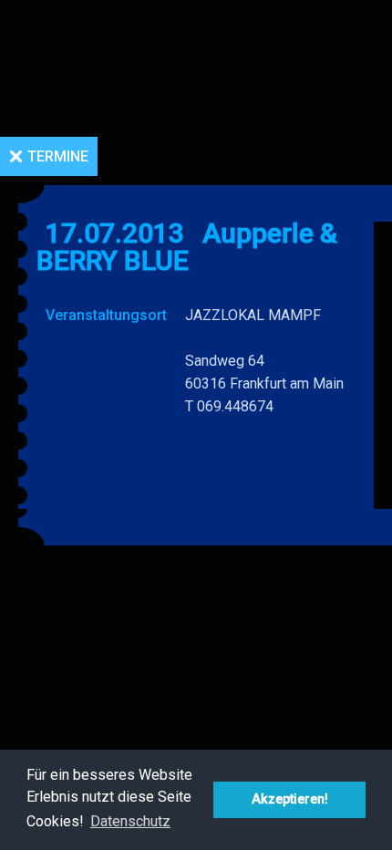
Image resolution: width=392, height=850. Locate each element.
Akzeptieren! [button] (290, 799)
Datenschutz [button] (130, 821)
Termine (57, 156)
